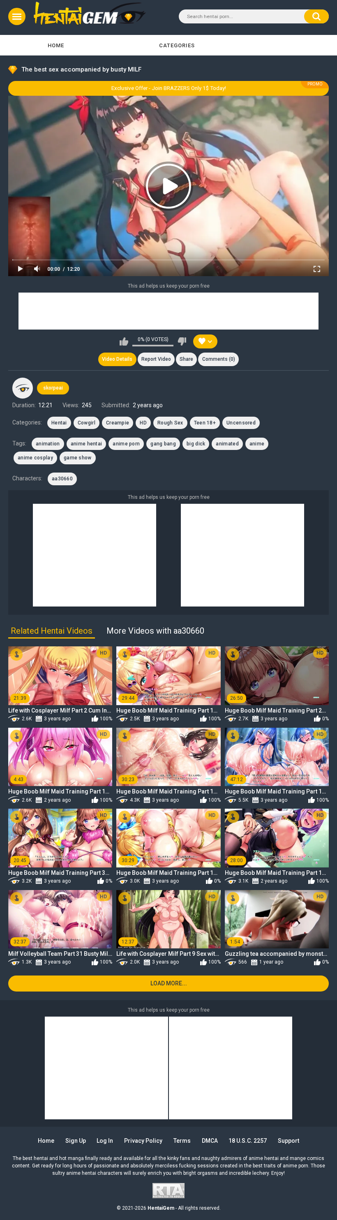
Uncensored (241, 423)
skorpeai (53, 388)
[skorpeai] (22, 388)
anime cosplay (35, 458)
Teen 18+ (205, 423)
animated (227, 444)
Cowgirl (86, 423)
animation (48, 444)
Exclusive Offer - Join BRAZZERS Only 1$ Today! (168, 88)
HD (143, 423)
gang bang (163, 444)
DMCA (210, 1140)
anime (257, 444)
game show (78, 458)
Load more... (168, 983)
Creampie (117, 423)
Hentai (59, 423)
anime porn (126, 444)
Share (186, 359)
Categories (177, 45)
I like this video (124, 341)
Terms (182, 1140)
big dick (196, 444)
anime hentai (86, 444)
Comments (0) (218, 359)
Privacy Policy (143, 1140)
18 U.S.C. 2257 (248, 1140)
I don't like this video (182, 341)
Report (156, 359)
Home (56, 45)
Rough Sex (170, 423)
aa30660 (62, 479)
